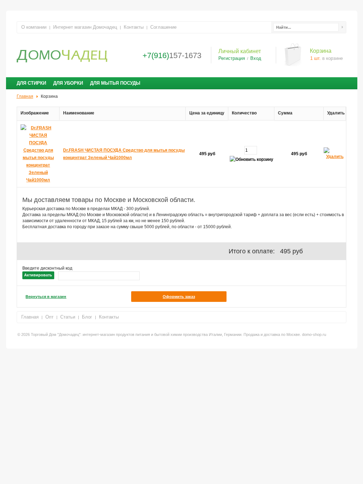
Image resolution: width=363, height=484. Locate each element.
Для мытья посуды (115, 83)
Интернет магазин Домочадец (85, 27)
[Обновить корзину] (251, 159)
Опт (49, 317)
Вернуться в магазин (46, 296)
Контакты (134, 27)
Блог (87, 317)
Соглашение (163, 27)
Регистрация (231, 58)
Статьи (67, 317)
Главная (30, 317)
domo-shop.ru (314, 334)
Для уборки (68, 83)
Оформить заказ (179, 296)
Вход (255, 58)
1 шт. (315, 58)
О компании (33, 27)
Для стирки (31, 83)
